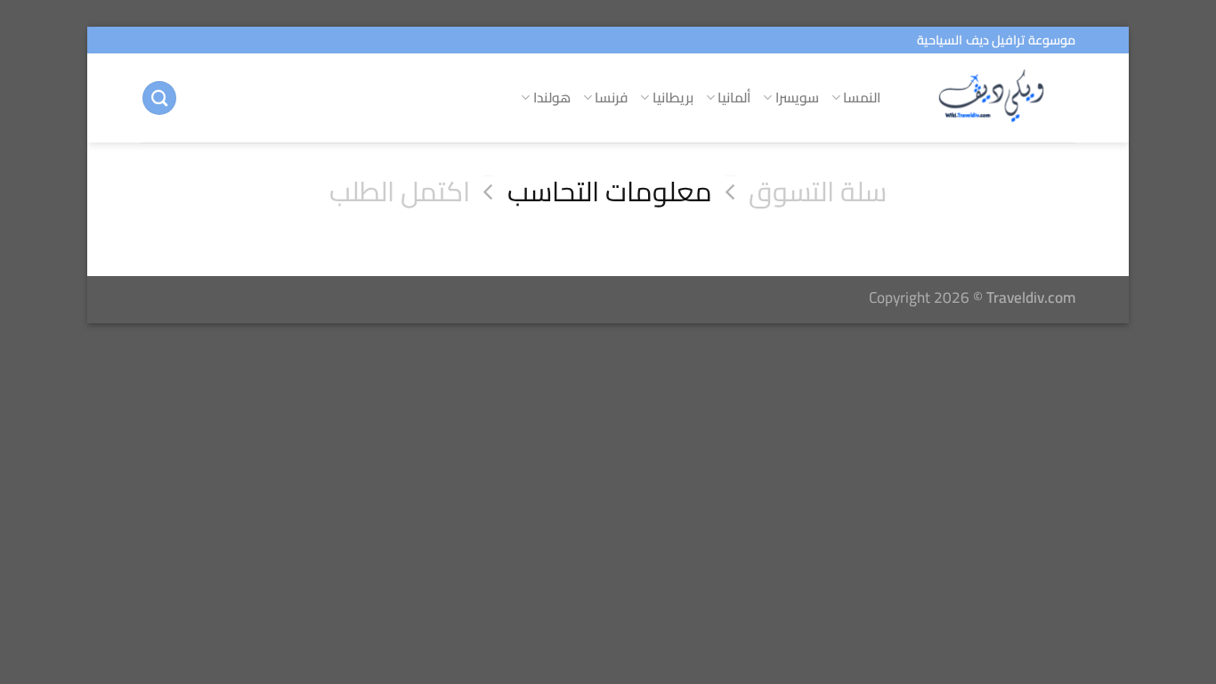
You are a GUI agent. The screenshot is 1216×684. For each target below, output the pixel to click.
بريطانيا (673, 97)
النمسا (861, 97)
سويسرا (797, 97)
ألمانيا (733, 97)
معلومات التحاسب (609, 191)
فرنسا (611, 97)
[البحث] (159, 98)
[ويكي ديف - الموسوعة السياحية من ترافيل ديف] (991, 98)
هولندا (552, 97)
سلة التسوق (818, 191)
